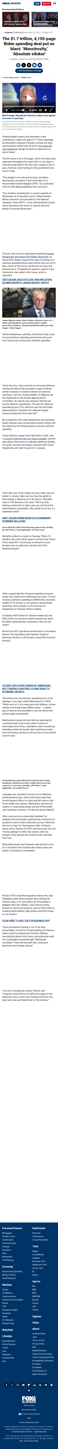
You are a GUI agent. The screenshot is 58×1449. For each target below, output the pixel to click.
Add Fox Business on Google (30, 71)
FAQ (34, 1347)
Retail (4, 1316)
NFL (34, 1286)
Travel (5, 1348)
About (35, 1328)
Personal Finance (12, 1228)
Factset (28, 1429)
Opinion (36, 1316)
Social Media (38, 1254)
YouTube (23, 1385)
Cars (4, 1351)
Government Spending (12, 1271)
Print (34, 65)
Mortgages (7, 1233)
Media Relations (39, 1350)
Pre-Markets (7, 1320)
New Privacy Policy (29, 1410)
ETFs (4, 1306)
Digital (35, 1251)
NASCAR (36, 1296)
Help (29, 1418)
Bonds (5, 1303)
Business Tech (38, 1261)
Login (37, 4)
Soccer (35, 1303)
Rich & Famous (8, 1344)
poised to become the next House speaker (26, 438)
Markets (7, 1284)
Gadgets (36, 1258)
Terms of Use (38, 1340)
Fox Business (11, 3)
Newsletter (46, 1385)
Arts (4, 1361)
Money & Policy (9, 1275)
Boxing (35, 1300)
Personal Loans (9, 1243)
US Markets (7, 1293)
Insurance (6, 1250)
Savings (5, 1246)
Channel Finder (39, 1334)
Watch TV (46, 4)
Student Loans (8, 1236)
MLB (34, 1293)
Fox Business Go (39, 1371)
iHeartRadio (29, 1390)
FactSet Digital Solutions (22, 1432)
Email (39, 65)
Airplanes (6, 1354)
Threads (29, 65)
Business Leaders (10, 1310)
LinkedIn (34, 1385)
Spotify (51, 1385)
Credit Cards (7, 1240)
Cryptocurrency (9, 1296)
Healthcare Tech (39, 1265)
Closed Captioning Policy (43, 1357)
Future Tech (37, 1268)
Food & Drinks (8, 1358)
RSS (40, 1385)
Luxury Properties (40, 1240)
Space (35, 1275)
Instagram (17, 1385)
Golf (34, 1306)
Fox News (36, 1364)
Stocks (5, 1289)
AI (33, 1271)
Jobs (34, 1337)
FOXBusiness (26, 77)
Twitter (23, 65)
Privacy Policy (38, 1344)
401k (4, 1253)
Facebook (18, 65)
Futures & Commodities (12, 1300)
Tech (35, 1246)
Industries (6, 1313)
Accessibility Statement (42, 1361)
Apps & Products (39, 1374)
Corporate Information (42, 1354)
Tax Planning (8, 1260)
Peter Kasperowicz (11, 77)
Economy (7, 1266)
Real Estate (38, 1228)
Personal (36, 1233)
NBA (34, 1289)
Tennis (35, 1310)
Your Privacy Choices (31, 1414)
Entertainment (8, 1341)
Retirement (7, 1257)
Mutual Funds (8, 1323)
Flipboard (29, 1385)
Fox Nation (37, 1367)
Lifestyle (7, 1336)
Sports (36, 1281)
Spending (9, 33)
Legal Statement (40, 1432)
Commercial (37, 1236)
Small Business (9, 1278)
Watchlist (7, 1329)
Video (35, 1322)
